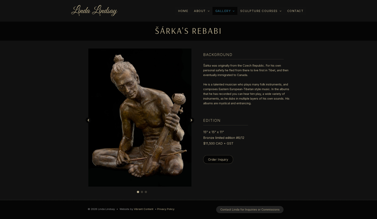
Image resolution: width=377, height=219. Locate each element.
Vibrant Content (143, 209)
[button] (208, 11)
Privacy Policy (165, 209)
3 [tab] (146, 192)
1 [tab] (138, 192)
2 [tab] (142, 192)
